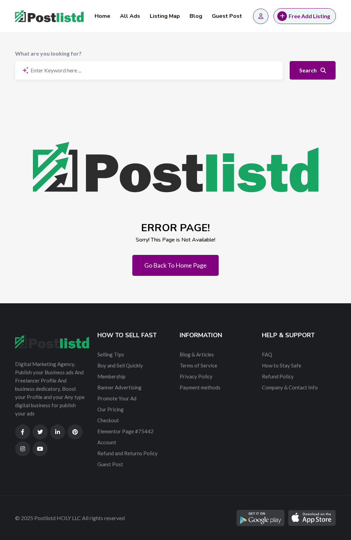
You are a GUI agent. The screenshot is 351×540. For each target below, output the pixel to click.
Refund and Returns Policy (127, 453)
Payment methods (200, 387)
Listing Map (165, 16)
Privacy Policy (196, 376)
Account (106, 442)
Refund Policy (278, 376)
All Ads (130, 16)
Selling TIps (110, 354)
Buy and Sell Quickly (120, 365)
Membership (111, 376)
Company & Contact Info (290, 387)
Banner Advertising (119, 387)
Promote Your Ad (116, 398)
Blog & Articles (197, 354)
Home (102, 16)
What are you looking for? (48, 53)
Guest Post (227, 16)
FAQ (267, 354)
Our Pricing (110, 409)
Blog (196, 16)
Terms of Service (198, 365)
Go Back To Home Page (175, 265)
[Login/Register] (260, 16)
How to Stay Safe (281, 365)
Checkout (108, 420)
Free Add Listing (309, 16)
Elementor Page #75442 (125, 431)
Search (308, 70)
